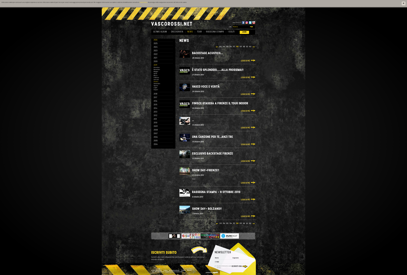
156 (231, 47)
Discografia (177, 32)
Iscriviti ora (237, 266)
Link (230, 27)
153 (221, 47)
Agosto (156, 86)
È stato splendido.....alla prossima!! (218, 70)
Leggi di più (245, 61)
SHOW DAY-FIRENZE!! (205, 170)
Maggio (156, 71)
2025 (156, 44)
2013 (155, 112)
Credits (165, 270)
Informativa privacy (174, 270)
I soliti (231, 32)
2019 (155, 65)
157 (234, 47)
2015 (155, 105)
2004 (156, 144)
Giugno (156, 90)
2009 (156, 126)
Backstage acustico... (207, 53)
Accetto (224, 266)
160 (244, 47)
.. (193, 120)
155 (227, 47)
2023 (156, 51)
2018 (155, 94)
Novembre (157, 69)
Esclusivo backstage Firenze (212, 153)
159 (241, 47)
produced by (209, 272)
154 (224, 47)
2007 (156, 134)
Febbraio (156, 77)
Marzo (156, 75)
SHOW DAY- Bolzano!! (207, 209)
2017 (155, 98)
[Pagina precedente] (217, 47)
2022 (156, 54)
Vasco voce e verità (206, 86)
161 (247, 47)
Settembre (157, 84)
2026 (156, 40)
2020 (156, 62)
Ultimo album (160, 32)
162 (250, 47)
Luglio (155, 88)
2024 (156, 47)
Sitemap (189, 270)
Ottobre (156, 82)
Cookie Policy (143, 2)
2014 (155, 108)
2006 (156, 137)
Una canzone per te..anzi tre (212, 137)
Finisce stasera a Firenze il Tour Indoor (220, 103)
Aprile (155, 73)
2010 (155, 123)
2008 (156, 130)
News (190, 32)
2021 (155, 58)
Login (244, 32)
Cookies (183, 270)
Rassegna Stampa (215, 32)
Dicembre (157, 67)
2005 (156, 141)
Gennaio (156, 80)
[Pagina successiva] (253, 47)
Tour (199, 32)
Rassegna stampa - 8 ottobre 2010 (216, 192)
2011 (155, 119)
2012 (155, 116)
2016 (155, 101)
